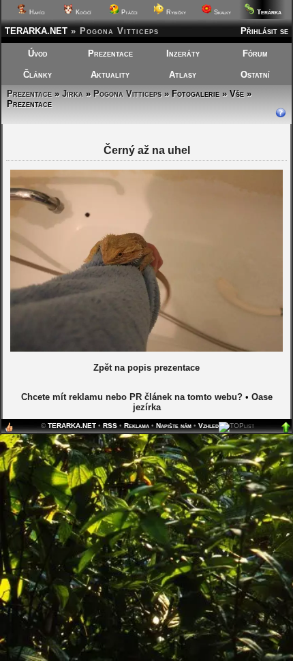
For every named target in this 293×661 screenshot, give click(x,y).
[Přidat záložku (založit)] (8, 430)
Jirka (72, 94)
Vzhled (208, 425)
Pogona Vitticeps (127, 94)
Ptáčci (128, 12)
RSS (110, 425)
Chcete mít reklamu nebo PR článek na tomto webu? (132, 397)
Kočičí (82, 12)
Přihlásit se (264, 31)
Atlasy (182, 75)
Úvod (38, 53)
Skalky (221, 12)
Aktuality (110, 75)
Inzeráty (183, 53)
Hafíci (36, 12)
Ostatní (255, 75)
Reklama (136, 425)
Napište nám (173, 425)
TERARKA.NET (36, 31)
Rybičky (175, 12)
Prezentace (110, 53)
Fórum (255, 53)
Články (37, 75)
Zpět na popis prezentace (146, 368)
